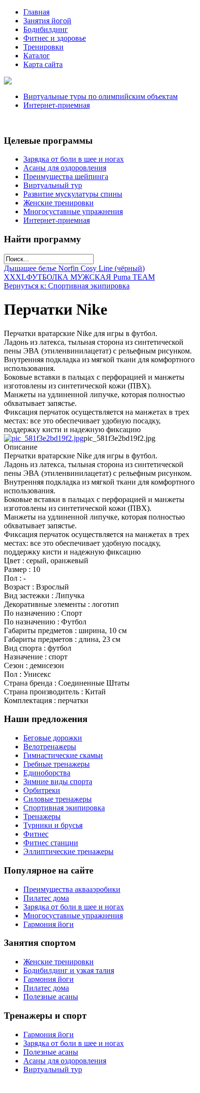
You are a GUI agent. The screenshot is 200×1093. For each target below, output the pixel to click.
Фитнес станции (50, 843)
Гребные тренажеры (56, 764)
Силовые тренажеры (57, 799)
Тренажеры (42, 816)
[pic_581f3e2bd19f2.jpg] (43, 438)
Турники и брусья (53, 825)
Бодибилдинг (45, 29)
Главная (36, 12)
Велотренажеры (49, 746)
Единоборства (46, 773)
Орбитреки (41, 790)
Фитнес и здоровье (54, 38)
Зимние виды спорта (57, 781)
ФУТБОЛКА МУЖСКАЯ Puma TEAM (90, 277)
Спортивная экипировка (64, 808)
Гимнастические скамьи (63, 755)
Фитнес (36, 834)
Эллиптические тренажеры (68, 851)
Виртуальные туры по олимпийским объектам (100, 96)
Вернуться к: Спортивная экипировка (67, 286)
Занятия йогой (47, 21)
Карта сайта (43, 64)
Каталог (36, 55)
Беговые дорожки (52, 738)
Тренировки (43, 47)
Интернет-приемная (56, 105)
